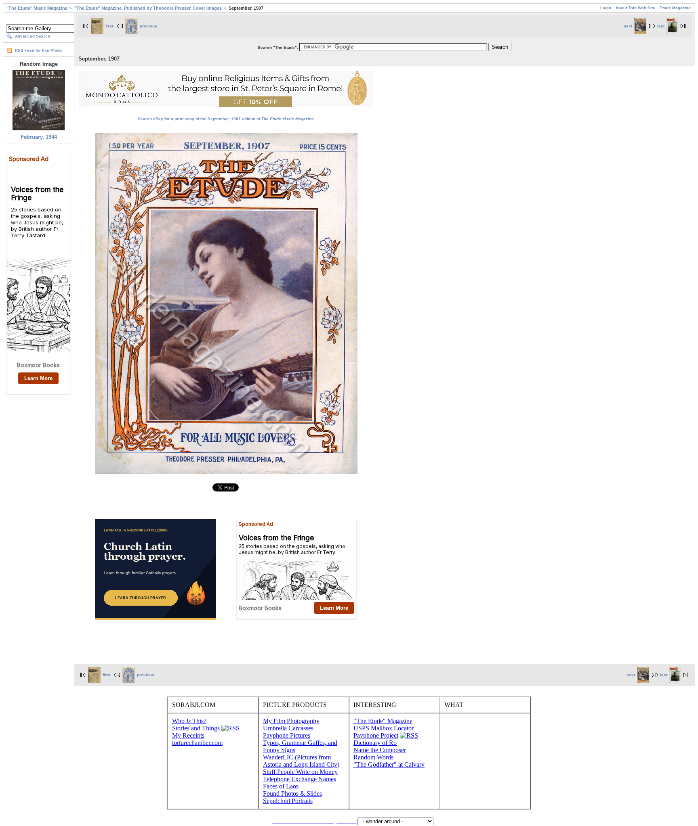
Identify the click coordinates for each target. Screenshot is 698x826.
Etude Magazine (675, 8)
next (628, 26)
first (109, 26)
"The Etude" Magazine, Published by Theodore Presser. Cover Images (148, 8)
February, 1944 (39, 137)
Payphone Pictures (286, 735)
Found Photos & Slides (292, 793)
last (660, 26)
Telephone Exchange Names (299, 779)
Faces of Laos (281, 786)
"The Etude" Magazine (382, 720)
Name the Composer (379, 750)
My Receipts (188, 735)
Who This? (189, 720)
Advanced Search (32, 36)
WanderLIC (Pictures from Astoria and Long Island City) (301, 761)
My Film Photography (291, 720)
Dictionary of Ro (375, 742)
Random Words (373, 757)
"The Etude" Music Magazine (36, 8)
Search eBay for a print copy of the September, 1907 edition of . (226, 119)
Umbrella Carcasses (288, 728)
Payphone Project (375, 735)
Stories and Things (196, 728)
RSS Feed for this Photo (38, 50)
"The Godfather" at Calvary (389, 764)
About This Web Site (635, 8)
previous (148, 26)
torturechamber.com (197, 742)
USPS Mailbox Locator (383, 728)
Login (605, 8)
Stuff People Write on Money (300, 771)
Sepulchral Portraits (288, 800)
